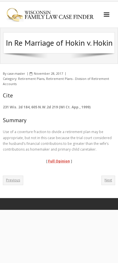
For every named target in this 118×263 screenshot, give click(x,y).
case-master (16, 73)
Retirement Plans (31, 78)
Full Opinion (59, 161)
